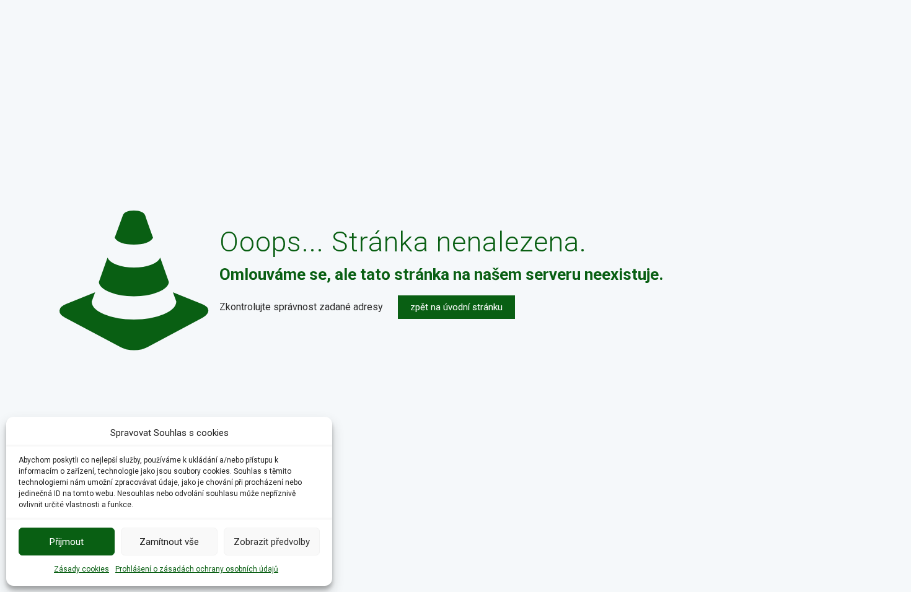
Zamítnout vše (169, 541)
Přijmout (67, 541)
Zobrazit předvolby (272, 541)
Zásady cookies (81, 569)
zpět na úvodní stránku (456, 307)
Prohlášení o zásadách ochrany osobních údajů (196, 569)
